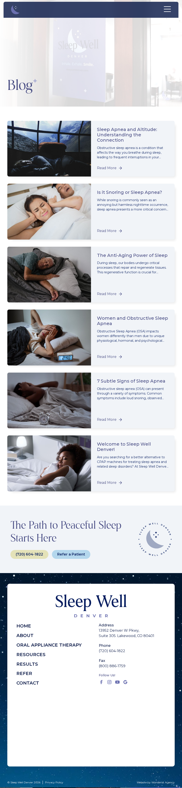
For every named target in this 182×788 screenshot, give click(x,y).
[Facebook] (101, 682)
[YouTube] (117, 682)
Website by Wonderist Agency (156, 782)
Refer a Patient (71, 554)
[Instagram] (109, 682)
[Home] (16, 9)
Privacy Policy (54, 782)
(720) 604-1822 (29, 554)
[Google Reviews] (125, 682)
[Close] (167, 10)
